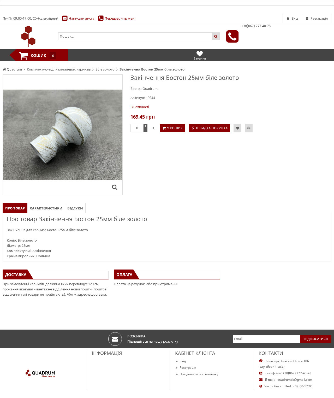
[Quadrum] (28, 36)
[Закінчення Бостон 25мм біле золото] (114, 187)
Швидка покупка (212, 128)
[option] (62, 135)
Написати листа (81, 18)
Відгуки (75, 208)
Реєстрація (188, 367)
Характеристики (46, 208)
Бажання (200, 58)
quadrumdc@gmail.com (294, 379)
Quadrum (150, 88)
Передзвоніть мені (120, 18)
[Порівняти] (249, 128)
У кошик (175, 128)
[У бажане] (237, 128)
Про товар (15, 208)
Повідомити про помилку (199, 374)
